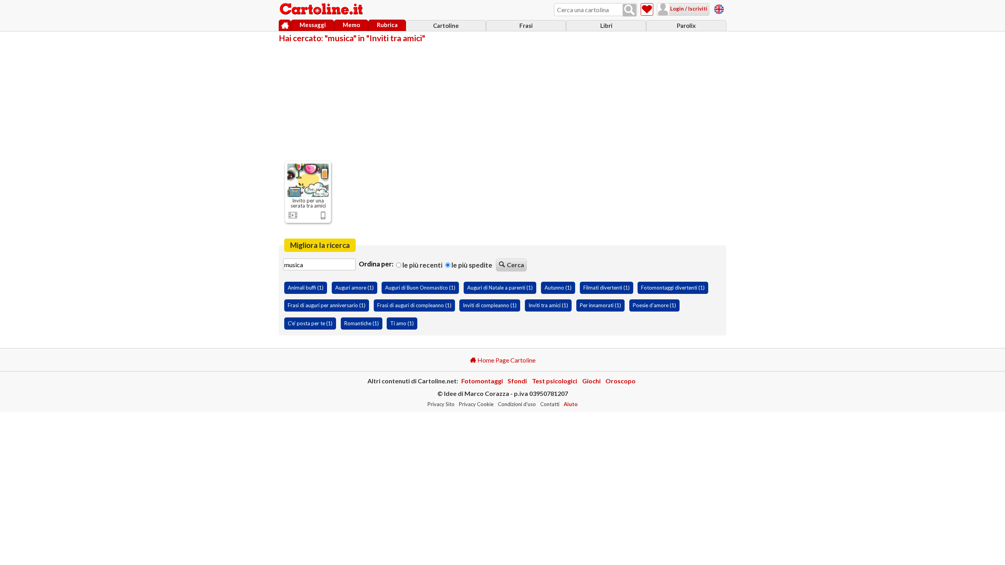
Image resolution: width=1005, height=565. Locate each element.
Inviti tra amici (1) (548, 305)
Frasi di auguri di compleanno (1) (414, 305)
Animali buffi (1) (305, 287)
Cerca (515, 264)
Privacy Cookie (476, 404)
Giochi (591, 381)
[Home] (285, 25)
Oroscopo (620, 381)
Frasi (526, 25)
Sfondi (517, 381)
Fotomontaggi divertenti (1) (673, 287)
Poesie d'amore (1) (654, 305)
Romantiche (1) (361, 323)
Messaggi (313, 24)
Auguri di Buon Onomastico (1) (420, 287)
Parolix (686, 25)
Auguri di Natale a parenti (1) (500, 287)
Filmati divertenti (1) (606, 287)
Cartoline (446, 25)
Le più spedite (471, 265)
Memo (351, 24)
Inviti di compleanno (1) (490, 305)
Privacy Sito (441, 404)
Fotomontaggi (482, 381)
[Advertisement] (502, 101)
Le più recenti (421, 265)
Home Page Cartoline (505, 360)
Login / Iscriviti (688, 8)
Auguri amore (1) (354, 287)
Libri (606, 25)
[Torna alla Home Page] (322, 9)
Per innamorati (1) (600, 305)
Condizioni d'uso (517, 404)
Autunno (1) (558, 287)
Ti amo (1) (402, 323)
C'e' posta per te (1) (310, 323)
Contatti (549, 404)
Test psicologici (554, 381)
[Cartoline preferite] (647, 9)
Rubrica (387, 24)
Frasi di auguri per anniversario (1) (326, 305)
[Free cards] (719, 8)
